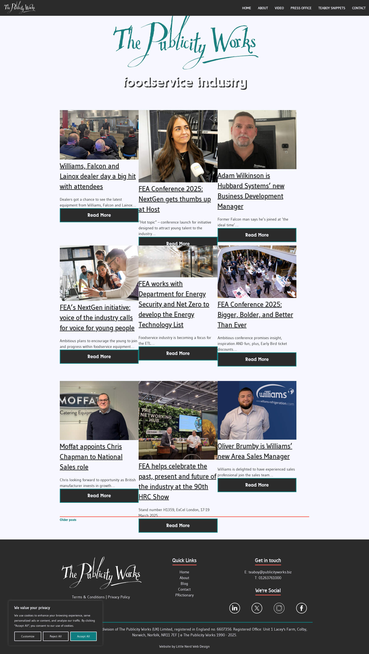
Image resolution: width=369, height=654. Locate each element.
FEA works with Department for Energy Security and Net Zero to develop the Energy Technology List (174, 304)
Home (246, 8)
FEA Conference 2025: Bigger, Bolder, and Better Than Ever (255, 314)
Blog (184, 583)
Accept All (83, 636)
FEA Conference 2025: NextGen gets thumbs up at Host (175, 199)
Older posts (68, 520)
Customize (27, 636)
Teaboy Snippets (331, 8)
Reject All (56, 636)
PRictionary (184, 595)
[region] (55, 623)
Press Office (301, 8)
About (263, 8)
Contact (359, 8)
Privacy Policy (119, 597)
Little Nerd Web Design (193, 646)
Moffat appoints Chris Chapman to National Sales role (91, 456)
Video (279, 8)
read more (99, 215)
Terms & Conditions (88, 597)
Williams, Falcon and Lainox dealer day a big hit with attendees (98, 176)
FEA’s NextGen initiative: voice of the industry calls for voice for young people (97, 317)
